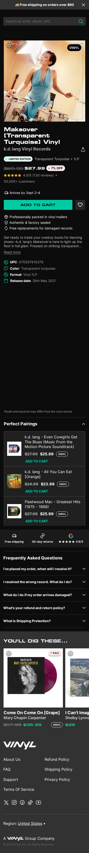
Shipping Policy (58, 769)
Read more (12, 252)
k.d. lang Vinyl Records (27, 148)
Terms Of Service (18, 789)
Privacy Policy (57, 779)
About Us (11, 759)
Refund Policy (57, 759)
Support (10, 779)
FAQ (6, 769)
